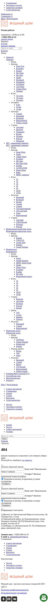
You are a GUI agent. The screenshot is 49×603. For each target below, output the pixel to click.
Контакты (10, 398)
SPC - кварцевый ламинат (17, 143)
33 (17, 181)
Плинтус (10, 380)
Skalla (18, 78)
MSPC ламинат (22, 175)
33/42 (18, 193)
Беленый (20, 118)
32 (17, 179)
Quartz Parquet (22, 247)
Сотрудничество (13, 10)
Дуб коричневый (23, 209)
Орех (18, 213)
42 (17, 186)
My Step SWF (22, 163)
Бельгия (19, 130)
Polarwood (20, 344)
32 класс (19, 96)
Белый (19, 202)
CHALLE (20, 240)
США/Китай (21, 222)
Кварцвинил (11, 249)
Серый (19, 114)
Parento (19, 245)
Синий (19, 206)
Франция (20, 141)
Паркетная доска (13, 331)
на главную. (27, 460)
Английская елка (13, 376)
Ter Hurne (20, 84)
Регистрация (12, 19)
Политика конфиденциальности (15, 590)
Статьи (9, 396)
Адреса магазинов (14, 389)
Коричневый (21, 120)
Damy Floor (21, 170)
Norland (19, 91)
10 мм (18, 107)
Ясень (18, 351)
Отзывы (9, 432)
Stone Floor (20, 152)
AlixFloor (20, 340)
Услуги (9, 404)
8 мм (18, 105)
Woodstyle (20, 82)
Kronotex (20, 69)
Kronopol (20, 80)
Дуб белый (20, 367)
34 (17, 184)
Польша (19, 136)
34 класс (19, 100)
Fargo (18, 154)
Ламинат (10, 57)
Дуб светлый (21, 211)
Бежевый (20, 116)
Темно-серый (21, 123)
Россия (19, 139)
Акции (9, 393)
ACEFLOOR (21, 168)
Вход (3, 19)
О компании (11, 3)
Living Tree (20, 243)
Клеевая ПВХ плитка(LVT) (18, 374)
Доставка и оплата (14, 5)
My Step (19, 75)
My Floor (20, 73)
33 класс (19, 98)
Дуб (17, 313)
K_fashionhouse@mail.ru (18, 537)
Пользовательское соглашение (14, 593)
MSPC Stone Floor (23, 263)
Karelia (19, 166)
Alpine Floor (21, 89)
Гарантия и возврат (14, 8)
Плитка (19, 319)
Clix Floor (20, 87)
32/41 (18, 191)
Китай (18, 134)
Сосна (18, 315)
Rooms (19, 71)
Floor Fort (20, 66)
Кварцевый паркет (24, 276)
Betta (18, 172)
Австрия (19, 127)
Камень (19, 317)
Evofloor (19, 159)
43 (17, 188)
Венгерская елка (13, 378)
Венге (18, 365)
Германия (20, 132)
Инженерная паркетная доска (18, 229)
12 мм (18, 109)
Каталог (4, 51)
